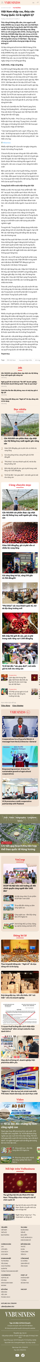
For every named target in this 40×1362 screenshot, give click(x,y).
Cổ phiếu (4, 1249)
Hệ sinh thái (25, 1283)
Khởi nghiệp (25, 1277)
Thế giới (4, 1232)
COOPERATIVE (5, 1275)
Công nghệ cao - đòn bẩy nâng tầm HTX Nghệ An (25, 916)
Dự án (23, 1249)
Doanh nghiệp (6, 8)
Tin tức (23, 1246)
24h (2, 1246)
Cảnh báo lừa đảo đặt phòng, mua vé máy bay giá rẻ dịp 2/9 (19, 391)
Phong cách (5, 1297)
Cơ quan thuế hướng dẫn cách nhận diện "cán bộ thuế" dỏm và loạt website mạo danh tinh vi (18, 1028)
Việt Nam (4, 1230)
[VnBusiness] (6, 143)
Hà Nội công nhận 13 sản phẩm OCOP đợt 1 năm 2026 (25, 897)
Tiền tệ (23, 1232)
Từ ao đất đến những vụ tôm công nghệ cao (25, 906)
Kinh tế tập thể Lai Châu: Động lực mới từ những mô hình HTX (25, 925)
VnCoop (20, 860)
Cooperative (13, 675)
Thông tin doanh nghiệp (9, 1271)
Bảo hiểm (24, 1235)
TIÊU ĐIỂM (4, 1227)
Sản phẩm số (25, 1263)
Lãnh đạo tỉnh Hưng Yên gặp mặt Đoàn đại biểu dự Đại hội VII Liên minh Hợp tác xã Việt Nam (18, 680)
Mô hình (4, 1280)
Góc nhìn (4, 1254)
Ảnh (6, 818)
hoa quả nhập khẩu (25, 360)
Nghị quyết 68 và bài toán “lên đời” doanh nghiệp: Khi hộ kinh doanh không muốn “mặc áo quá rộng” (19, 383)
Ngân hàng (25, 1230)
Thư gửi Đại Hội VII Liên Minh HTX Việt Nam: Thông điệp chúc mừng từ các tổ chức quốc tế (19, 1197)
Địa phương (5, 1235)
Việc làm (4, 1294)
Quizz (20, 821)
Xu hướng (24, 1261)
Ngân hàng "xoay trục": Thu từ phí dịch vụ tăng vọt (26, 1216)
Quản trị (4, 1268)
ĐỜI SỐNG (4, 1289)
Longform (32, 818)
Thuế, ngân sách (26, 1237)
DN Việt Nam (11, 360)
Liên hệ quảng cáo (7, 1306)
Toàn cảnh (24, 1251)
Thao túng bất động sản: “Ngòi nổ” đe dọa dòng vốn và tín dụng (19, 400)
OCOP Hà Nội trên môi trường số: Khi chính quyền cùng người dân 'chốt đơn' (19, 888)
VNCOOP (24, 1289)
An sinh (3, 1285)
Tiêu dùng (5, 706)
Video (11, 818)
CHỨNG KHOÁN (6, 1244)
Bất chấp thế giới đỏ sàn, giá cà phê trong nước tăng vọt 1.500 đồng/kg (20, 469)
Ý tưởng (24, 1280)
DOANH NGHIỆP (6, 1258)
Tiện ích (23, 1254)
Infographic (21, 818)
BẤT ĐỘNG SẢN (25, 1244)
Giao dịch (4, 1251)
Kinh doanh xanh (7, 1283)
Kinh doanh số (26, 1240)
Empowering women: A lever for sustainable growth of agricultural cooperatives (16, 771)
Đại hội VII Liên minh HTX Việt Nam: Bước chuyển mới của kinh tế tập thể (26, 1207)
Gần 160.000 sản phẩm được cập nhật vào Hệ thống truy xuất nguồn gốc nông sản (19, 374)
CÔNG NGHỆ (25, 1258)
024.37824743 (21, 1350)
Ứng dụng (24, 1266)
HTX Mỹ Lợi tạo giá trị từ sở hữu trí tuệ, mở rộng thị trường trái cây (18, 694)
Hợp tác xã (4, 1277)
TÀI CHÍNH (24, 1227)
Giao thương (17, 706)
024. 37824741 (12, 1303)
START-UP (24, 1275)
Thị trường (17, 8)
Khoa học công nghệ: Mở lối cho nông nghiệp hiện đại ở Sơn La (23, 1159)
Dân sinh (4, 1292)
